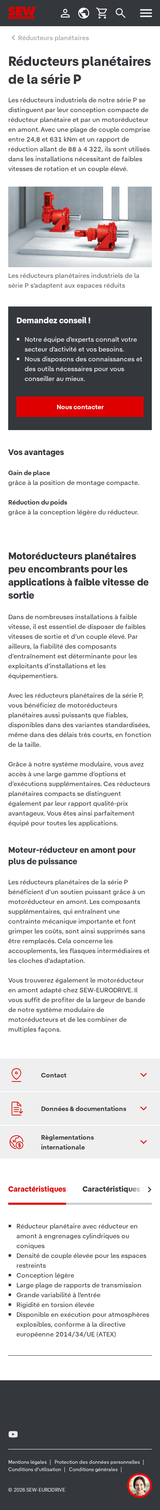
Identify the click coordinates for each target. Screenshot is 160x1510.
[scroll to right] (149, 1189)
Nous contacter (80, 407)
